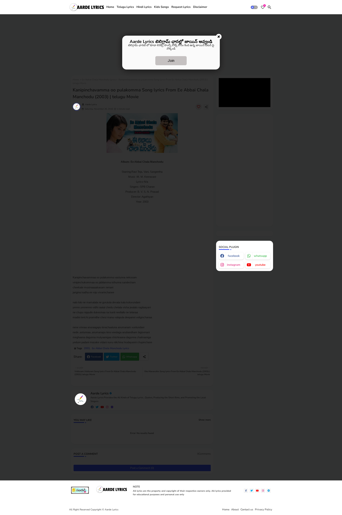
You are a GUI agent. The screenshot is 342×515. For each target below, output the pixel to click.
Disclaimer (200, 7)
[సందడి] (80, 493)
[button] (254, 7)
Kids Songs (161, 7)
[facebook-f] (246, 490)
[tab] (110, 7)
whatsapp (260, 256)
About (235, 509)
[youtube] (257, 490)
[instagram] (263, 490)
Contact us (246, 509)
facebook (234, 256)
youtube (260, 265)
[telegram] (268, 490)
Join (171, 60)
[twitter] (251, 490)
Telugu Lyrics (125, 7)
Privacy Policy (263, 509)
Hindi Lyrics (144, 7)
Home (110, 7)
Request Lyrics (181, 7)
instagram (233, 265)
